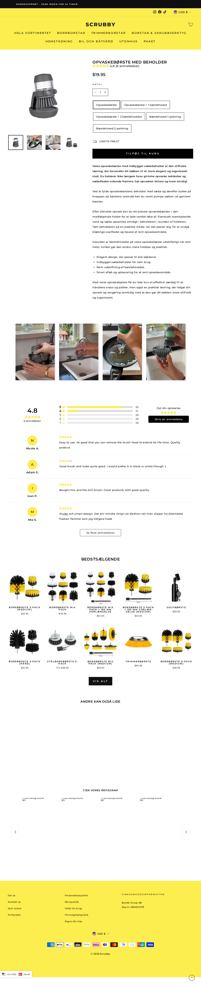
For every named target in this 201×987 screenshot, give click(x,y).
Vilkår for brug (73, 908)
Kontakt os (14, 902)
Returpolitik (72, 902)
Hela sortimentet (32, 33)
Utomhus (128, 41)
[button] (16, 974)
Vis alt (100, 681)
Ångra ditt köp (73, 921)
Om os (12, 895)
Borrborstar (71, 33)
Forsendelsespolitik (76, 895)
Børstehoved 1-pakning (165, 116)
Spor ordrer (15, 908)
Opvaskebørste (106, 104)
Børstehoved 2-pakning (112, 128)
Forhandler (14, 915)
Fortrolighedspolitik (77, 915)
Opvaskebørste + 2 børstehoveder (119, 116)
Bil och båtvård (96, 41)
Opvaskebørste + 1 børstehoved (145, 104)
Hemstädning (59, 41)
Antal (97, 84)
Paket (149, 41)
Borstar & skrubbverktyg (159, 33)
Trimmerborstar (108, 33)
